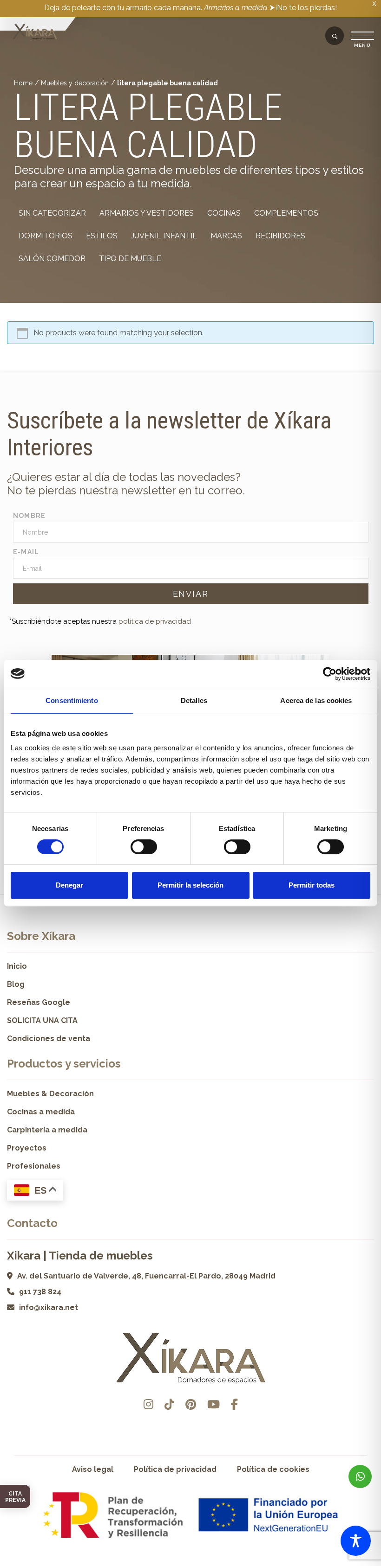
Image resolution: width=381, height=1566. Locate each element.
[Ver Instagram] (148, 1404)
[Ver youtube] (213, 1404)
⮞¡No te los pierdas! (303, 7)
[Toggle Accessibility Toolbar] (356, 1541)
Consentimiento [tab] (72, 700)
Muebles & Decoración (50, 1093)
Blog (16, 984)
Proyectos (26, 1148)
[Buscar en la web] (334, 36)
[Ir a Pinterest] (190, 1404)
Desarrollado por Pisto (190, 1562)
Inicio (17, 966)
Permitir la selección (190, 885)
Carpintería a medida (47, 1129)
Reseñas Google (38, 1002)
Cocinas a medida (41, 1111)
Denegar (69, 885)
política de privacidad (154, 621)
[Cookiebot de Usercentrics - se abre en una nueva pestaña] (329, 674)
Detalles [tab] (194, 700)
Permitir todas (312, 885)
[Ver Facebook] (234, 1404)
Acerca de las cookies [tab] (316, 700)
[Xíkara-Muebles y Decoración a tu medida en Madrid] (35, 32)
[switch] (144, 846)
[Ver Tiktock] (169, 1404)
